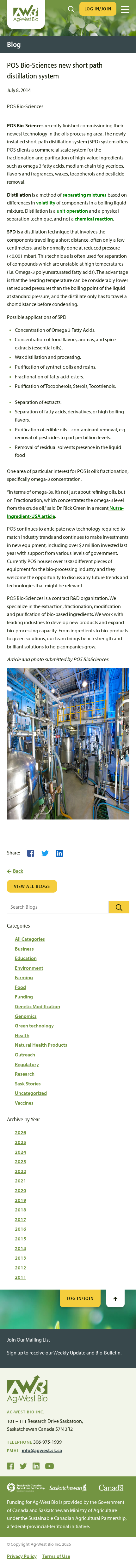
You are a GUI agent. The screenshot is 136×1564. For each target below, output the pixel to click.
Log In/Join (97, 9)
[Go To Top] (115, 1298)
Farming (24, 977)
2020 (20, 1190)
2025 (20, 1142)
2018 (20, 1209)
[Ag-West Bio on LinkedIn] (36, 1466)
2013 (20, 1258)
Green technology (34, 1025)
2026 (20, 1132)
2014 (20, 1248)
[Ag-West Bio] (26, 20)
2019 (20, 1200)
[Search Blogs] (119, 907)
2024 (20, 1152)
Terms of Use (56, 1556)
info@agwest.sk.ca (42, 1450)
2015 (20, 1238)
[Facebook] (30, 852)
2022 (20, 1171)
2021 (20, 1180)
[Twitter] (45, 852)
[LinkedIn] (59, 852)
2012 (20, 1267)
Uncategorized (31, 1093)
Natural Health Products (41, 1045)
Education (26, 958)
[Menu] (125, 9)
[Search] (71, 9)
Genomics (26, 1016)
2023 (20, 1161)
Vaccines (24, 1103)
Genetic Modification (37, 1006)
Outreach (25, 1054)
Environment (29, 968)
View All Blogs (32, 886)
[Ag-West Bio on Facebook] (10, 1466)
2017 (20, 1219)
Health (22, 1035)
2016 (20, 1229)
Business (24, 949)
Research (24, 1074)
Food (20, 987)
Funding (24, 996)
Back (18, 871)
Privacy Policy (22, 1556)
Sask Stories (28, 1083)
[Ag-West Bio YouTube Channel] (49, 1466)
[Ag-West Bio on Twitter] (23, 1466)
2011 (20, 1277)
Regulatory (27, 1064)
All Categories (30, 939)
